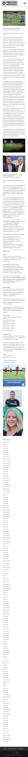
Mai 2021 (4, 575)
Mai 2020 (4, 597)
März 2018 (5, 648)
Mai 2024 (4, 499)
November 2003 (6, 735)
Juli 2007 (4, 705)
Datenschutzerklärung (12, 748)
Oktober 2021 (5, 565)
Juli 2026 (4, 444)
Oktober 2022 (5, 539)
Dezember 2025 (6, 459)
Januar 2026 (5, 456)
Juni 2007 (5, 707)
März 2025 (5, 478)
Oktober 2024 (5, 488)
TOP (16, 30)
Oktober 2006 (5, 711)
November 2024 (6, 486)
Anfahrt (4, 748)
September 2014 (6, 697)
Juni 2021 (4, 573)
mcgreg (5, 30)
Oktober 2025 (5, 463)
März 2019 (5, 626)
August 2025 (5, 467)
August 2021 (5, 569)
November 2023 (6, 512)
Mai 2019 (4, 622)
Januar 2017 (5, 660)
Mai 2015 (4, 688)
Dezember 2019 (6, 607)
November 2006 (6, 709)
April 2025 (5, 476)
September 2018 (6, 637)
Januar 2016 (5, 677)
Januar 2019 (5, 631)
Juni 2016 (4, 667)
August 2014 (5, 699)
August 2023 (5, 518)
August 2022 (5, 544)
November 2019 (6, 609)
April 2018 (4, 646)
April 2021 (4, 578)
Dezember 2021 (6, 561)
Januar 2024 (5, 507)
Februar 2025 (5, 480)
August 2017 (5, 654)
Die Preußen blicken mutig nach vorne (11, 28)
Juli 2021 (4, 571)
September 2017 (6, 652)
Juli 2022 (4, 546)
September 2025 (6, 465)
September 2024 (6, 490)
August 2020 (5, 590)
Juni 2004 (5, 724)
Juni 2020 (5, 595)
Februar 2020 (5, 603)
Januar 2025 (5, 482)
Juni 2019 (4, 620)
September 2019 (6, 614)
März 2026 (5, 452)
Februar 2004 (5, 731)
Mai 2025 (4, 473)
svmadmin (6, 177)
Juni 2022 (5, 548)
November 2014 (6, 694)
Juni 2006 (5, 718)
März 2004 (5, 728)
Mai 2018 (4, 643)
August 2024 (5, 493)
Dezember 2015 (6, 680)
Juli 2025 (4, 469)
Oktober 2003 (5, 737)
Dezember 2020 (6, 584)
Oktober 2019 (5, 612)
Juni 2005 (5, 720)
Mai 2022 (4, 550)
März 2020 (5, 601)
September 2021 (6, 567)
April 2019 (4, 624)
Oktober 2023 (5, 514)
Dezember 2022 (6, 535)
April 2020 (5, 599)
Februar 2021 (5, 580)
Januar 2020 (5, 605)
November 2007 (6, 703)
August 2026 (5, 442)
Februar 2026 (5, 454)
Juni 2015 (4, 686)
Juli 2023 (4, 520)
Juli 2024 (4, 495)
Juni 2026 (5, 446)
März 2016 (5, 673)
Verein (18, 30)
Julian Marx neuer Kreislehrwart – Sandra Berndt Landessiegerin (12, 175)
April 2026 (5, 450)
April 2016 (4, 671)
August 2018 (5, 639)
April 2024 (5, 501)
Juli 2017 (4, 656)
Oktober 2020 (5, 586)
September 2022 (6, 541)
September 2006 (6, 714)
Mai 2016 (4, 669)
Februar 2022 (5, 556)
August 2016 (5, 663)
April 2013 (4, 701)
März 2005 (5, 722)
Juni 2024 (5, 497)
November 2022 (6, 537)
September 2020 (6, 588)
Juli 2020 (4, 592)
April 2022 (5, 552)
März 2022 (5, 554)
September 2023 (6, 516)
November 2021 (6, 563)
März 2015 (5, 692)
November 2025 (6, 461)
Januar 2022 (5, 558)
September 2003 (6, 739)
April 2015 (4, 690)
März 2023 (5, 529)
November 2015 (6, 682)
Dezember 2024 (6, 484)
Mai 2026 (4, 448)
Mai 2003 (4, 741)
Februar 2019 (5, 629)
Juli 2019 (4, 618)
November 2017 (6, 650)
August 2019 (5, 616)
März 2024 (5, 503)
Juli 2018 (4, 641)
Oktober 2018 (5, 635)
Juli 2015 (4, 684)
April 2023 (5, 527)
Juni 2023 (5, 522)
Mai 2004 (4, 726)
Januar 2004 (5, 733)
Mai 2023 (4, 524)
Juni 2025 (5, 471)
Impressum (21, 748)
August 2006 (5, 716)
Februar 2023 (5, 531)
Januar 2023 (5, 533)
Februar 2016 (5, 675)
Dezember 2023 (6, 510)
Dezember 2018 (6, 633)
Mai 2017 (4, 658)
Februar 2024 (5, 505)
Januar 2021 (5, 582)
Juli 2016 (4, 665)
